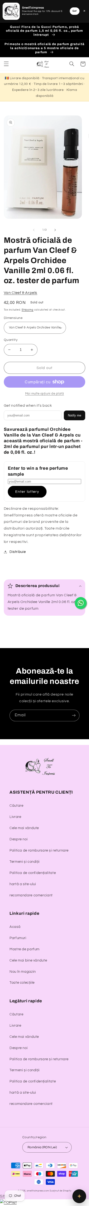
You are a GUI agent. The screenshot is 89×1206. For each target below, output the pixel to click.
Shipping (27, 309)
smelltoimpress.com (38, 1191)
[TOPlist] (8, 1202)
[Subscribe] (73, 715)
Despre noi (18, 839)
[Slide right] (55, 230)
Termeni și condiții (24, 861)
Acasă (14, 927)
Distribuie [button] (17, 552)
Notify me (74, 415)
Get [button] (74, 11)
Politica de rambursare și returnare (39, 850)
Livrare (15, 817)
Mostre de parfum (24, 949)
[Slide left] (33, 230)
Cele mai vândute (24, 828)
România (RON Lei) (42, 1147)
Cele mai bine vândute (28, 960)
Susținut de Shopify (60, 1191)
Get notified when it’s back (28, 405)
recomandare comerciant (31, 895)
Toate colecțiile (22, 982)
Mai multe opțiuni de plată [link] (44, 393)
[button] (6, 63)
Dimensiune (13, 318)
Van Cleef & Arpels (20, 293)
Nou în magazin (22, 971)
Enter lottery (27, 492)
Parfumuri (17, 938)
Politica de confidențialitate (32, 873)
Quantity (11, 340)
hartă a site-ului (22, 884)
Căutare (16, 805)
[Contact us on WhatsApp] (81, 603)
